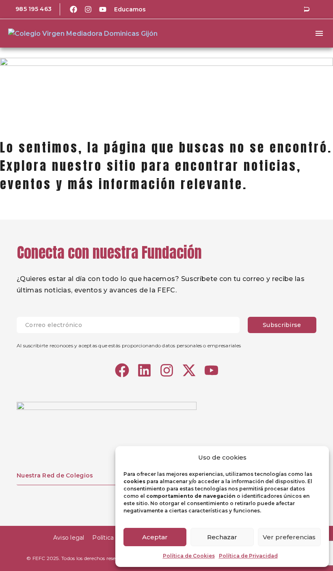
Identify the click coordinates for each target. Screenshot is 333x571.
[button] (307, 9)
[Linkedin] (144, 370)
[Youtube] (102, 9)
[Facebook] (73, 9)
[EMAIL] (132, 325)
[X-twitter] (189, 370)
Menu (319, 33)
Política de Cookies (189, 556)
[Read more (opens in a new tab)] (28, 9)
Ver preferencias (289, 537)
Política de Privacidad (248, 556)
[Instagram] (88, 9)
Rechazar (222, 537)
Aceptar (155, 537)
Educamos (130, 9)
